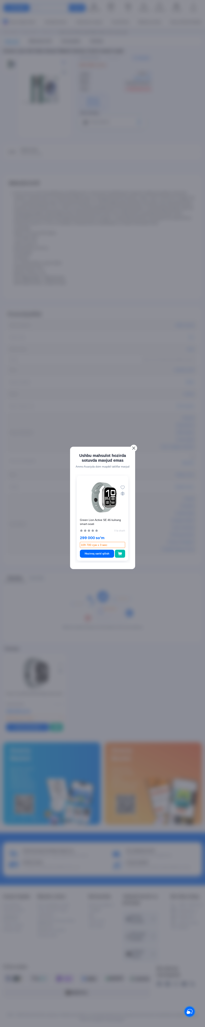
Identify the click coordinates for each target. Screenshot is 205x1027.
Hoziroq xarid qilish (97, 553)
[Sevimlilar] (122, 487)
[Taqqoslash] (122, 493)
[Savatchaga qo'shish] (120, 554)
